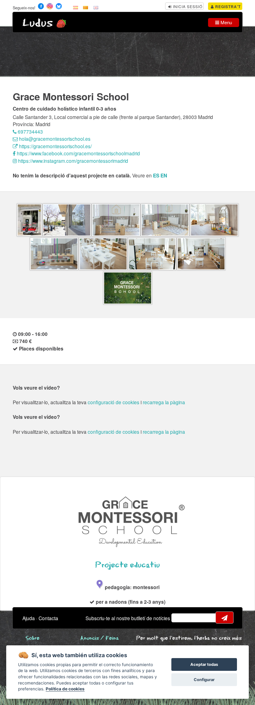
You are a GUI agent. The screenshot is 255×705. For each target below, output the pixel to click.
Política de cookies (65, 688)
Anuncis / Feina (99, 638)
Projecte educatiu (127, 565)
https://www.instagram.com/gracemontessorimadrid (72, 160)
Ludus (37, 23)
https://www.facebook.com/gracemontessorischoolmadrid (78, 153)
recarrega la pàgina (164, 402)
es (156, 175)
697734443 (29, 131)
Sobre (32, 638)
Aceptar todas (204, 664)
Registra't (227, 6)
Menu (225, 22)
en (163, 175)
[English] (95, 7)
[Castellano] (75, 7)
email (180, 617)
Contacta (48, 618)
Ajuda (28, 618)
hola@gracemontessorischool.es (54, 138)
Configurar (204, 679)
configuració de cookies (113, 402)
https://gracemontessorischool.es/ (55, 146)
